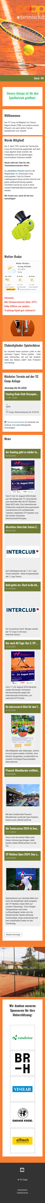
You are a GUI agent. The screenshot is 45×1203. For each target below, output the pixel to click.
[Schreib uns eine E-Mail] (22, 1170)
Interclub (15, 188)
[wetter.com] (11, 290)
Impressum (23, 1190)
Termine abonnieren (15, 422)
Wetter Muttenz (22, 263)
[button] (22, 403)
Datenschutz (22, 1193)
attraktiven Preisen (15, 171)
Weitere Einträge (13, 934)
